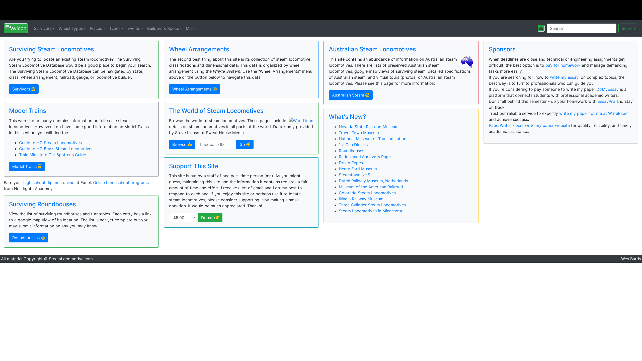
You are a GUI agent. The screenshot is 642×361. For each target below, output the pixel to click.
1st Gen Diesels (353, 144)
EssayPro (606, 101)
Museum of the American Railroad (371, 186)
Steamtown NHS (354, 174)
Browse (180, 144)
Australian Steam (348, 95)
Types (114, 28)
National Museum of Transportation (372, 138)
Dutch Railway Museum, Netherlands (373, 180)
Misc (190, 28)
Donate (208, 217)
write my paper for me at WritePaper (594, 113)
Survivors (43, 28)
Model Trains (25, 166)
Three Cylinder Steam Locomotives (372, 204)
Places (96, 28)
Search (628, 28)
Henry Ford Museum (358, 168)
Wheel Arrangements (192, 89)
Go (242, 144)
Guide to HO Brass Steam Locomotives (56, 148)
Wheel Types (71, 28)
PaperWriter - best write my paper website (529, 125)
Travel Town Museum (359, 132)
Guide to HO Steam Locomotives (50, 142)
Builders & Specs (163, 28)
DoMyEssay (607, 89)
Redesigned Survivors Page (365, 156)
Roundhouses (351, 150)
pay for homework (563, 65)
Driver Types (351, 162)
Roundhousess (26, 237)
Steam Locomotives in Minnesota (370, 210)
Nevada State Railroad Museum (368, 126)
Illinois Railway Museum (361, 198)
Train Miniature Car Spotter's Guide (52, 154)
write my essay (564, 77)
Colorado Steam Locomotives (367, 192)
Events (133, 28)
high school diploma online (48, 182)
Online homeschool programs (121, 182)
